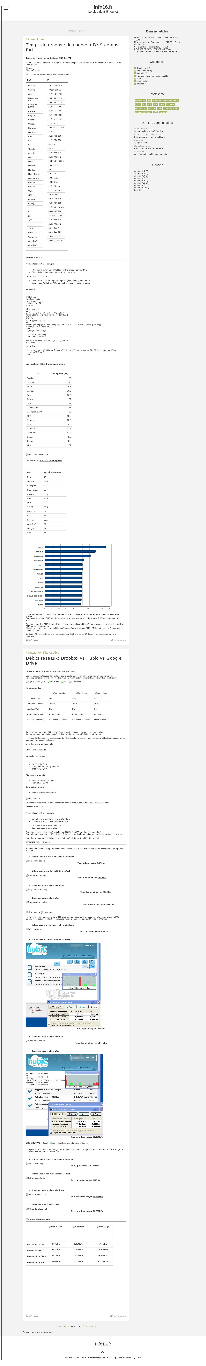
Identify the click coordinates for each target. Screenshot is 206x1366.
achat (175, 108)
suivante (89, 1326)
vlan (149, 104)
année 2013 (139, 183)
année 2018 (139, 173)
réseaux (170, 104)
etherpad (157, 100)
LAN (156, 112)
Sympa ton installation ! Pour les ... (149, 130)
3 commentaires (120, 640)
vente (162, 104)
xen (144, 104)
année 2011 (139, 187)
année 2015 (139, 178)
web (155, 104)
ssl (144, 100)
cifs (149, 100)
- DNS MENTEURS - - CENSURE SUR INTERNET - (157, 51)
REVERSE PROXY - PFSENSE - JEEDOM (152, 49)
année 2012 (139, 185)
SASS (109, 1358)
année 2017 (139, 176)
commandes (140, 108)
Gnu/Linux (34, 652)
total (136, 190)
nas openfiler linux (143, 112)
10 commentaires (120, 1316)
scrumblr (167, 100)
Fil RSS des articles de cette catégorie (39, 1332)
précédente (64, 1326)
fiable (137, 104)
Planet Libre (36, 39)
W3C (140, 1358)
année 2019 (139, 171)
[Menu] (6, 8)
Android (140, 73)
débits (175, 100)
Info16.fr (103, 7)
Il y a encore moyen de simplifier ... (149, 135)
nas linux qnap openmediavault (151, 76)
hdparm (167, 108)
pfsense (140, 84)
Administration (125, 1358)
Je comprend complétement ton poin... (151, 153)
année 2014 (139, 180)
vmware (163, 112)
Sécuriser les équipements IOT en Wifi (151, 47)
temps (138, 100)
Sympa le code (140, 141)
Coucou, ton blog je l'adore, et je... (149, 147)
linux (160, 108)
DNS (139, 78)
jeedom (140, 81)
